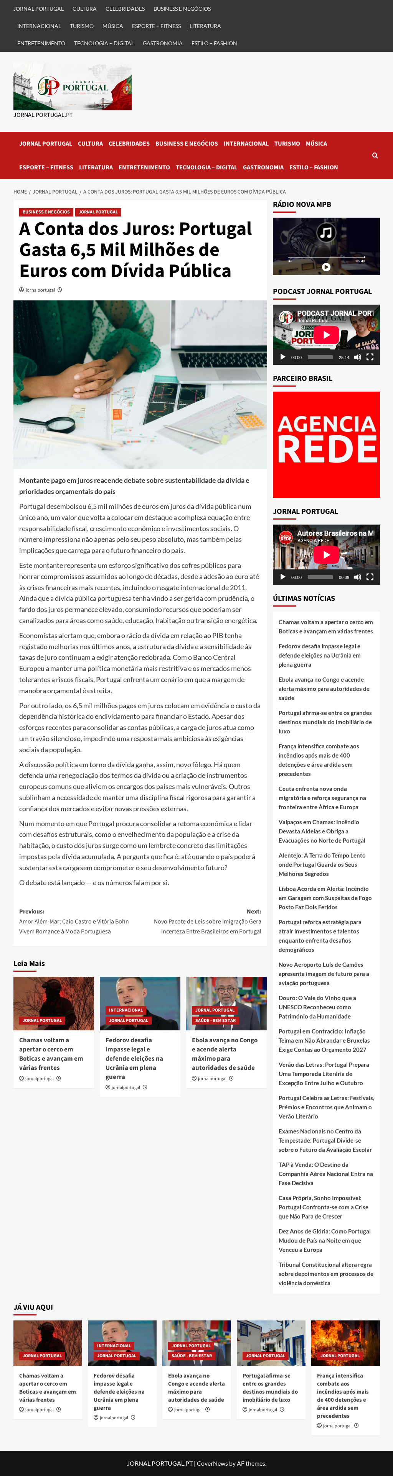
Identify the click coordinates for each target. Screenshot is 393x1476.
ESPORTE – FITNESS (156, 26)
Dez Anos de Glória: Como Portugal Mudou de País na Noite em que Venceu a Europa (325, 1240)
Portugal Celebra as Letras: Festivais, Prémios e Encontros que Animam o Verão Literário (326, 1107)
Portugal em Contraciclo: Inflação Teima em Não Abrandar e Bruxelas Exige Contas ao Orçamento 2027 (324, 1040)
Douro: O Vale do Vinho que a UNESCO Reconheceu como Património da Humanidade (317, 1007)
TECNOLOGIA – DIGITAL (104, 43)
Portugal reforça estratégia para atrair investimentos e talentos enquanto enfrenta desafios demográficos (320, 935)
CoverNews (212, 1463)
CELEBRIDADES (125, 8)
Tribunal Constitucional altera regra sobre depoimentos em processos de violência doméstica (326, 1273)
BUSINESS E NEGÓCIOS (182, 8)
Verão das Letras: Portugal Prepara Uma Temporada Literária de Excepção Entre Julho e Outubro (324, 1073)
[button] (375, 155)
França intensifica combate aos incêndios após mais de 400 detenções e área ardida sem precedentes (319, 760)
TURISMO (82, 26)
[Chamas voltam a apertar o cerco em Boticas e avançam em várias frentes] (53, 1003)
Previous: (74, 921)
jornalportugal (40, 290)
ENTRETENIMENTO (41, 43)
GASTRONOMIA (163, 43)
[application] (326, 335)
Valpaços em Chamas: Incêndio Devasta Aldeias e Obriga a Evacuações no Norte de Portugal (322, 831)
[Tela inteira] (370, 357)
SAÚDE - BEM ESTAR (215, 1020)
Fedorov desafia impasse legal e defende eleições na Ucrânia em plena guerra (134, 1058)
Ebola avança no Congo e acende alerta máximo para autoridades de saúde (225, 1054)
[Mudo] (358, 357)
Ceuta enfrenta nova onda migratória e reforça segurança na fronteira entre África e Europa (322, 797)
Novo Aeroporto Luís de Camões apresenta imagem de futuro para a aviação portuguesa (324, 973)
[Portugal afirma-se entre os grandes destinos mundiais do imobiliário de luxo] (271, 1343)
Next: (207, 921)
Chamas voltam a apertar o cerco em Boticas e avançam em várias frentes (51, 1054)
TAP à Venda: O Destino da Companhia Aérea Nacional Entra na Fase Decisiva (326, 1173)
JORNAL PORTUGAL (38, 8)
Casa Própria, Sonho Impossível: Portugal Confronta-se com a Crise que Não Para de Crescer (323, 1207)
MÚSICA (112, 26)
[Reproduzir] (283, 357)
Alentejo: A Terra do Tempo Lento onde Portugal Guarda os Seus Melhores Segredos (322, 864)
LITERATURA (205, 26)
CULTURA (85, 8)
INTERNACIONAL (39, 26)
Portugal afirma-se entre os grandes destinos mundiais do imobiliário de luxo (325, 722)
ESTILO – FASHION (214, 43)
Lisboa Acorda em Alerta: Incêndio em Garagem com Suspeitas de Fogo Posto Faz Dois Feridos (325, 897)
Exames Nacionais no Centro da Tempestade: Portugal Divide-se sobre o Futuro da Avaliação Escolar (325, 1140)
